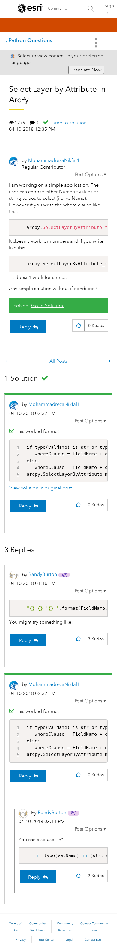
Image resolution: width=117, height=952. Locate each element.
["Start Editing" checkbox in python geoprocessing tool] (109, 361)
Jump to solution (68, 123)
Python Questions (30, 40)
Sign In (109, 9)
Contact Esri (93, 940)
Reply (25, 327)
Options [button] (96, 42)
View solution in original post (40, 488)
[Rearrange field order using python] (7, 361)
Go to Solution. (47, 306)
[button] (90, 174)
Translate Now (86, 70)
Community (58, 8)
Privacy (21, 940)
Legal (69, 940)
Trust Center (46, 940)
